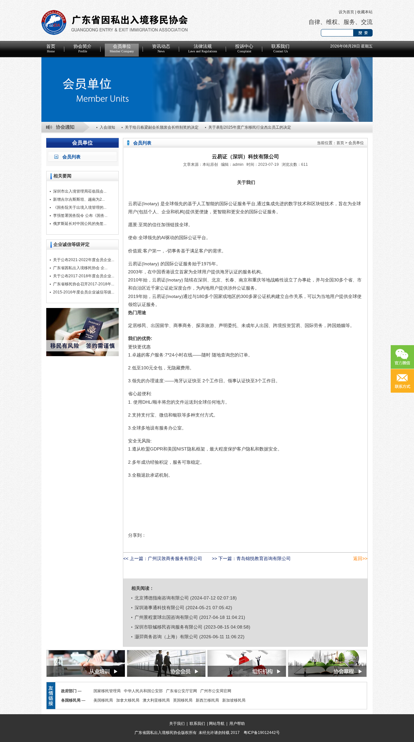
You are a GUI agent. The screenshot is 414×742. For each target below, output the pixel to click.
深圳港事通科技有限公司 (159, 607)
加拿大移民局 (127, 700)
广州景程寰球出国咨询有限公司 (166, 617)
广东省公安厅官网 (181, 691)
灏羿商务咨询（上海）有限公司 (166, 636)
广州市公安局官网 (215, 691)
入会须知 (107, 127)
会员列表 (71, 156)
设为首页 (346, 12)
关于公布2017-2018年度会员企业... (83, 276)
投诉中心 (244, 48)
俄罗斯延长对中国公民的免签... (79, 223)
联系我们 (280, 48)
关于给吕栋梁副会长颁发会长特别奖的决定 (162, 127)
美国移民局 (103, 700)
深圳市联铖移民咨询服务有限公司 (168, 627)
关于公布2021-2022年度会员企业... (83, 260)
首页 (50, 48)
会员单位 (122, 48)
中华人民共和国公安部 (143, 691)
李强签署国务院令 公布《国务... (80, 215)
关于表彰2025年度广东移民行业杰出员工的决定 (249, 127)
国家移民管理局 (107, 691)
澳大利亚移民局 (156, 700)
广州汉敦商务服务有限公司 (175, 558)
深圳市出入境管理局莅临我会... (79, 191)
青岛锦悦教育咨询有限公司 (263, 558)
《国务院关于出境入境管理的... (79, 207)
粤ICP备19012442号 (262, 732)
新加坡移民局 (233, 700)
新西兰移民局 (207, 700)
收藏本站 (365, 12)
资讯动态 (161, 48)
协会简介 (82, 48)
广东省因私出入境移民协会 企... (80, 268)
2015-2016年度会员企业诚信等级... (83, 292)
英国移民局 (182, 700)
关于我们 (177, 723)
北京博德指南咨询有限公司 (162, 597)
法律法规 (202, 48)
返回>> (360, 558)
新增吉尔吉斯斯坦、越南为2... (79, 199)
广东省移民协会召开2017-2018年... (83, 284)
